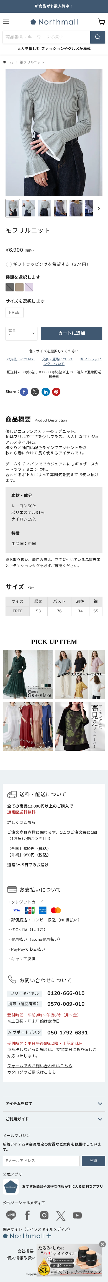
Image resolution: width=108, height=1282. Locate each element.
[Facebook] (27, 1216)
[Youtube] (77, 1216)
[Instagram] (44, 1216)
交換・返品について (57, 359)
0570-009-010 (65, 1004)
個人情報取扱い (21, 1258)
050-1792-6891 (67, 1032)
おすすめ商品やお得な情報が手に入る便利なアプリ (62, 1186)
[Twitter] (61, 1216)
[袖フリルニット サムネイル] (13, 208)
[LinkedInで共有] (46, 392)
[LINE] (11, 1216)
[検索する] (97, 37)
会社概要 (25, 1251)
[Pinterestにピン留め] (56, 392)
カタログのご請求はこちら (31, 1072)
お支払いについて (21, 359)
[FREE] (15, 319)
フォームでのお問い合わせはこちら (39, 1066)
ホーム (8, 62)
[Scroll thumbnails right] (97, 208)
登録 (93, 1160)
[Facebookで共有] (24, 392)
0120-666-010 (65, 993)
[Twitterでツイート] (35, 392)
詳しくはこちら (21, 822)
